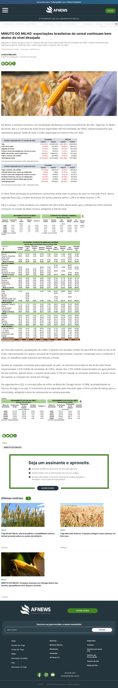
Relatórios (54, 649)
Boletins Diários (56, 645)
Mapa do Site (92, 665)
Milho (4, 580)
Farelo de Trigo (17, 649)
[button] (3, 63)
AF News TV (55, 657)
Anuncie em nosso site (94, 650)
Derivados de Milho (19, 658)
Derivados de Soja (19, 667)
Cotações (54, 653)
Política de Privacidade (92, 656)
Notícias (53, 641)
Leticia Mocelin (8, 54)
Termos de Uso (93, 661)
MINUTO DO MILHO (12, 447)
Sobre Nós (91, 641)
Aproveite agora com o (59, 2)
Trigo (3, 530)
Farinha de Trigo (18, 645)
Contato (90, 645)
